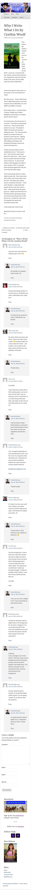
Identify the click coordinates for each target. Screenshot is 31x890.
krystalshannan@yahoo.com (17, 469)
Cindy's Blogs (19, 218)
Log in (5, 870)
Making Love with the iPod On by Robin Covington (8, 230)
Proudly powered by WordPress (11, 883)
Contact (21, 17)
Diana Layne (11, 330)
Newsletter (14, 17)
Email (4, 774)
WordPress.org (8, 877)
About (12, 14)
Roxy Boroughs (12, 684)
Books (17, 14)
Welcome (6, 14)
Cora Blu (10, 546)
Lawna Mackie (12, 284)
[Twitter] (18, 836)
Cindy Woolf (20, 37)
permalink (13, 220)
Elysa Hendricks (12, 245)
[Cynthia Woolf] (15, 8)
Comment (5, 744)
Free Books (7, 17)
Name (4, 767)
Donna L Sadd (12, 497)
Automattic (5, 885)
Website (4, 782)
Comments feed (8, 874)
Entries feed (7, 872)
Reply (10, 258)
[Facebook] (13, 836)
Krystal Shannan (12, 445)
